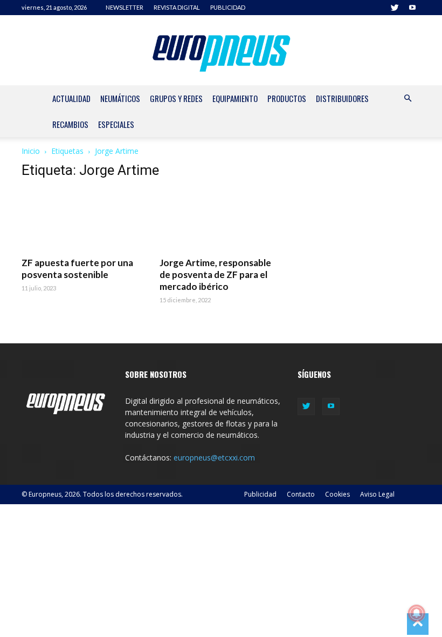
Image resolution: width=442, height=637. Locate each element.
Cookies (337, 494)
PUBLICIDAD (227, 7)
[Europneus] (221, 50)
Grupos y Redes (176, 98)
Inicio (31, 151)
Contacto (301, 494)
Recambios (70, 124)
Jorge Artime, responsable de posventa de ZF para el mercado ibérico (215, 274)
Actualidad (71, 98)
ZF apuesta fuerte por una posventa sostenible (77, 268)
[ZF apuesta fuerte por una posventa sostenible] (83, 219)
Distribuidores (342, 98)
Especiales (116, 124)
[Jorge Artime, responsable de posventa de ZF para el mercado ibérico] (221, 219)
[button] (407, 98)
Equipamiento (235, 98)
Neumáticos (120, 98)
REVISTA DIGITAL (177, 7)
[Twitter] (394, 7)
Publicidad (260, 494)
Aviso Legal (377, 494)
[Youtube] (412, 7)
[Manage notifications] (416, 613)
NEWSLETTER (124, 7)
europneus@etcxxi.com (214, 457)
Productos (286, 98)
